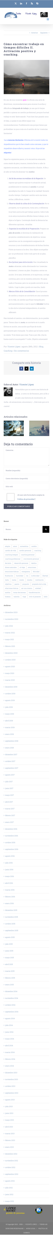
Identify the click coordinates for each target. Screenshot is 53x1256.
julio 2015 (9, 944)
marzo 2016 (10, 890)
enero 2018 (9, 748)
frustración (9, 576)
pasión (17, 584)
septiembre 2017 (11, 768)
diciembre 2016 (11, 829)
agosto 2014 (10, 1018)
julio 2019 (9, 707)
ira (27, 576)
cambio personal (25, 550)
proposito (25, 584)
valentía (16, 597)
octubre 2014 (10, 1005)
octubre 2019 (10, 693)
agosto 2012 (10, 1181)
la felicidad (35, 576)
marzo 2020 (10, 680)
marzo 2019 (10, 727)
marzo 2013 (10, 1133)
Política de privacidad (26, 499)
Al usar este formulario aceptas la (30, 497)
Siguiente (44, 33)
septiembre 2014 (11, 1011)
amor (15, 546)
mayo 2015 (9, 957)
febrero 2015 (10, 978)
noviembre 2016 (11, 836)
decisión (8, 563)
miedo (21, 580)
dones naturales (11, 567)
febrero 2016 (10, 896)
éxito (45, 597)
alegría (7, 546)
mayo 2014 (9, 1039)
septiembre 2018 (11, 741)
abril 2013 (9, 1127)
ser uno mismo (26, 588)
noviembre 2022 (11, 619)
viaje (24, 597)
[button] (5, 428)
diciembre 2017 (11, 754)
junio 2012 (9, 1194)
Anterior (34, 33)
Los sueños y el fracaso (39, 428)
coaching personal (27, 555)
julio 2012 (9, 1187)
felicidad (36, 571)
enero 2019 (9, 734)
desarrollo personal (21, 563)
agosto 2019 (10, 700)
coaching (37, 550)
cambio (34, 546)
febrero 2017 (10, 815)
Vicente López (13, 346)
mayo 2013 (9, 1120)
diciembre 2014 (11, 991)
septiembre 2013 (11, 1093)
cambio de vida (10, 550)
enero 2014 (9, 1066)
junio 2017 (9, 788)
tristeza (7, 597)
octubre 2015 (10, 923)
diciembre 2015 (11, 910)
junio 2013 (9, 1113)
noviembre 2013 (11, 1079)
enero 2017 (9, 822)
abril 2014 (9, 1045)
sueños (7, 592)
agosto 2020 (10, 666)
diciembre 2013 (11, 1072)
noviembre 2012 (11, 1160)
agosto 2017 (10, 775)
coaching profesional (12, 559)
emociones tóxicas (12, 571)
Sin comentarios (21, 350)
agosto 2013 (10, 1099)
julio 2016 (9, 863)
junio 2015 (9, 951)
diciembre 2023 (11, 612)
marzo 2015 (9, 971)
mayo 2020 (9, 673)
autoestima (24, 546)
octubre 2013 (10, 1086)
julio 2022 (9, 626)
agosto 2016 (10, 856)
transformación (34, 592)
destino (34, 563)
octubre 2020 (10, 660)
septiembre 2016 (11, 849)
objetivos (8, 584)
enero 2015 (9, 984)
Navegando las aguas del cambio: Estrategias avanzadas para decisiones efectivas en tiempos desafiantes (13, 428)
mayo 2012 (9, 1201)
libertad (45, 576)
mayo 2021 (9, 639)
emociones (32, 567)
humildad (19, 576)
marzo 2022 (10, 632)
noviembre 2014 (11, 998)
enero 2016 (9, 903)
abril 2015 (9, 964)
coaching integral (11, 555)
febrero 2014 (10, 1059)
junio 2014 (9, 1032)
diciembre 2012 (11, 1154)
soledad (38, 588)
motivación (39, 580)
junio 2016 (9, 869)
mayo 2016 (9, 876)
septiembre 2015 (11, 930)
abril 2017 (9, 802)
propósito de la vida (39, 584)
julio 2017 (9, 781)
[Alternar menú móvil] (48, 19)
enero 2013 (9, 1147)
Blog (41, 346)
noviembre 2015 (11, 917)
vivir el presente (35, 597)
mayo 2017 (9, 795)
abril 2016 (9, 883)
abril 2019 (9, 720)
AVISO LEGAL (30, 1228)
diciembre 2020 (11, 653)
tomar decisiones (19, 592)
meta (7, 580)
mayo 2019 (9, 714)
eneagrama (26, 571)
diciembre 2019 (11, 687)
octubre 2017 (10, 761)
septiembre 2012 (11, 1174)
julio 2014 (9, 1025)
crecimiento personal (31, 559)
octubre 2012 (10, 1167)
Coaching (8, 350)
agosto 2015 (10, 937)
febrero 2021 (10, 646)
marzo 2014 (10, 1052)
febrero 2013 (10, 1140)
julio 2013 (9, 1106)
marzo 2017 (10, 808)
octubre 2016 (10, 842)
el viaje (22, 567)
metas (14, 580)
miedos (29, 580)
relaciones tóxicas (11, 588)
